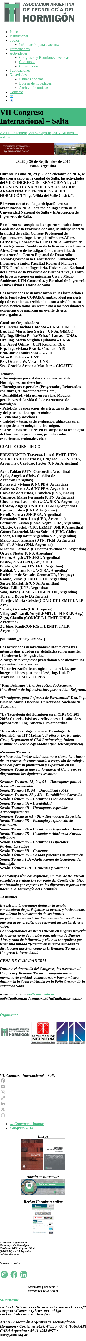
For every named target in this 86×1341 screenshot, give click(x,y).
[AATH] (38, 23)
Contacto (16, 92)
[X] (43, 1109)
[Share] (43, 1115)
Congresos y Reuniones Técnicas (44, 57)
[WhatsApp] (43, 1092)
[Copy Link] (43, 1098)
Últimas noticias (31, 79)
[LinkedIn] (43, 1103)
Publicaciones (20, 70)
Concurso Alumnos (27, 1124)
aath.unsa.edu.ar (41, 994)
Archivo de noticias (33, 88)
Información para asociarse (39, 45)
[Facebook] (43, 1080)
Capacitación (29, 66)
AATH (5, 133)
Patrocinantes (20, 49)
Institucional (19, 36)
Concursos (27, 62)
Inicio (14, 32)
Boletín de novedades (35, 83)
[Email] (43, 1086)
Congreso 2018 (24, 1128)
